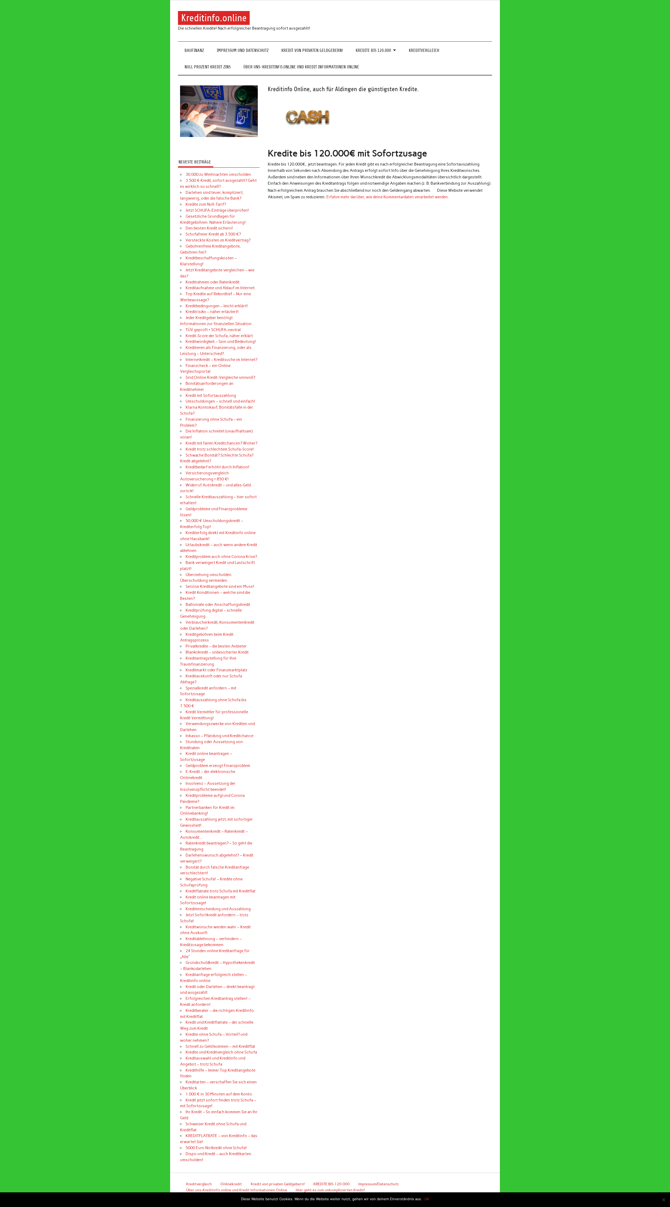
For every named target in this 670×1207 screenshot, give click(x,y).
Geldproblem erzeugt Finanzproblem (218, 765)
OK (427, 1199)
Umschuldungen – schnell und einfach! (220, 401)
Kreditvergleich (424, 50)
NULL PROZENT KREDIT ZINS (208, 66)
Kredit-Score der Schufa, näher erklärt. (220, 335)
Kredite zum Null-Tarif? (206, 204)
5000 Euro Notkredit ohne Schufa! (216, 1147)
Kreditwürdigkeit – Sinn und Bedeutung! (221, 341)
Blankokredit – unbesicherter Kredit (217, 652)
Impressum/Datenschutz (378, 1184)
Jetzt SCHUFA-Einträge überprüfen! (217, 210)
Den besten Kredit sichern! (209, 228)
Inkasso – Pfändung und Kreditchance (219, 735)
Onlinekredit (231, 1184)
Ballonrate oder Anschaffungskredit (218, 604)
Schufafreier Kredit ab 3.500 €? (213, 234)
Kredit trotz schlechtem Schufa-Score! (220, 449)
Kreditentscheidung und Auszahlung (218, 909)
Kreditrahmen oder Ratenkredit (212, 282)
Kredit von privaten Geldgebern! (312, 50)
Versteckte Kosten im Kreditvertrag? (218, 240)
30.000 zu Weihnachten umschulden (218, 174)
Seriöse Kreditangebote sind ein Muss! (220, 586)
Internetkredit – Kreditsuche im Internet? (221, 359)
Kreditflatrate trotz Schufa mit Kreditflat (220, 891)
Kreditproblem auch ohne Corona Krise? (221, 556)
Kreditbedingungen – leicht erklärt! (217, 306)
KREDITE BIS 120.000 (373, 50)
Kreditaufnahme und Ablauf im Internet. (220, 288)
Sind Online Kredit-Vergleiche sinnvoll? (220, 377)
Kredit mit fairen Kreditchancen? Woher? (221, 443)
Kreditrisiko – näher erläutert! (212, 311)
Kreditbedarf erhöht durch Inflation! (217, 467)
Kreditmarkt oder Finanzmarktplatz (216, 670)
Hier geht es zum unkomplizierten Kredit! (330, 1190)
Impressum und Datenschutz (243, 50)
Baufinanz (194, 50)
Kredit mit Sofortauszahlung (211, 395)
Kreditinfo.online (214, 18)
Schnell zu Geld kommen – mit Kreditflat (220, 1046)
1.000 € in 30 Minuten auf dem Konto (219, 1094)
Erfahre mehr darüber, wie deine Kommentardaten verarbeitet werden (387, 197)
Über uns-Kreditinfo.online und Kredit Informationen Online (301, 66)
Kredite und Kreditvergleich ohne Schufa (221, 1052)
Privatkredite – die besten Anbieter (216, 646)
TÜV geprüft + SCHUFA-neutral (213, 329)
